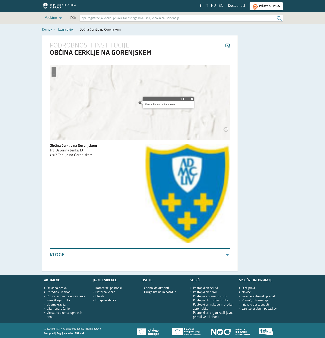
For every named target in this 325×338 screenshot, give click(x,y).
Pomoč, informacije (255, 300)
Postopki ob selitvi (205, 288)
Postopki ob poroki (205, 292)
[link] (54, 18)
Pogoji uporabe (65, 333)
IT (206, 6)
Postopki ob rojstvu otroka (211, 300)
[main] (140, 153)
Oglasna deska (57, 288)
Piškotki (79, 333)
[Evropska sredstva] (266, 330)
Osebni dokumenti (156, 288)
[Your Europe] (149, 330)
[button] (227, 46)
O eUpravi (248, 288)
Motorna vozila (105, 292)
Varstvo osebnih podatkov (259, 308)
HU (213, 6)
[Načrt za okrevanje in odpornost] (230, 330)
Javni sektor (66, 29)
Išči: (73, 18)
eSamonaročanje (58, 308)
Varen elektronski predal (258, 296)
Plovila (100, 296)
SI (201, 6)
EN (221, 6)
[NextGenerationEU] (187, 330)
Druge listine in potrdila (160, 292)
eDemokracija (56, 304)
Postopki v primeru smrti (210, 296)
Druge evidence (105, 300)
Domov (47, 29)
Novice (246, 292)
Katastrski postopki (108, 288)
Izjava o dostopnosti (255, 304)
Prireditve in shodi (59, 292)
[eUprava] (59, 7)
